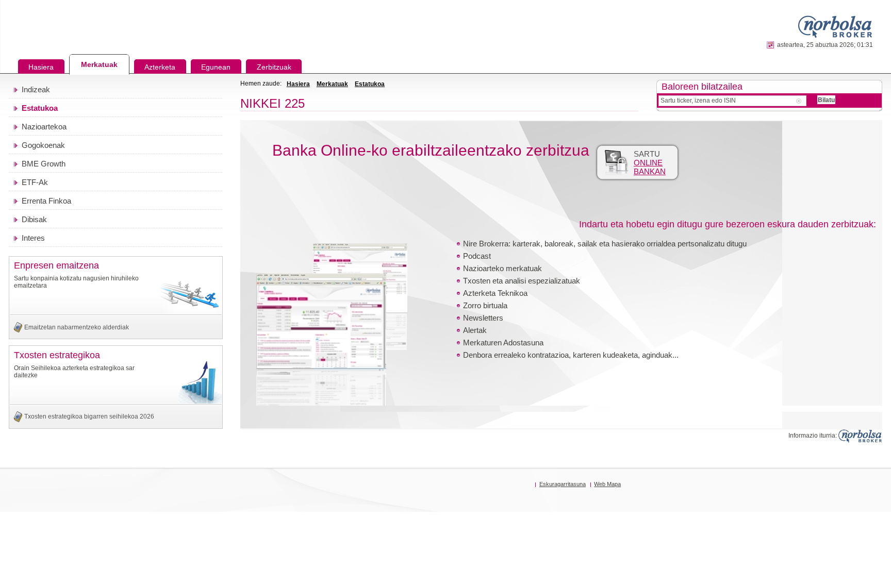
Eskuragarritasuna (562, 484)
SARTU (650, 162)
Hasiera (298, 84)
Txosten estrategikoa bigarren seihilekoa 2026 (89, 416)
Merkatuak (332, 84)
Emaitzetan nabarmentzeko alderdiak (76, 327)
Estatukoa (370, 84)
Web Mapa (607, 484)
